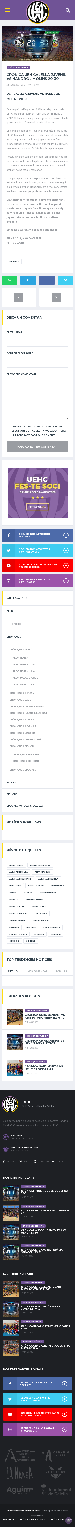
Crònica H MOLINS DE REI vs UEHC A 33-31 (44, 1192)
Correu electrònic (20, 353)
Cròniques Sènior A (26, 754)
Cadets (28, 893)
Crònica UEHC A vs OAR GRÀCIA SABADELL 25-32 (42, 1251)
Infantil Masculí (18, 913)
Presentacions (18, 934)
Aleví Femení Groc (24, 664)
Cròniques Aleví (20, 649)
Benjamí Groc (36, 886)
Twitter (27, 1162)
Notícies (15, 624)
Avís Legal (8, 1519)
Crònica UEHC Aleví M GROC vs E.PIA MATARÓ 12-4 (45, 1347)
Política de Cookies (61, 1519)
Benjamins (15, 886)
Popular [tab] (61, 971)
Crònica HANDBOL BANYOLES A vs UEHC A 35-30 (43, 1231)
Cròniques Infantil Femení (27, 706)
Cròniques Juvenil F (23, 726)
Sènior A (56, 934)
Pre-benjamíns (51, 927)
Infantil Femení (34, 899)
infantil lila (39, 906)
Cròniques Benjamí (22, 693)
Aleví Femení (21, 657)
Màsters (31, 927)
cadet (13, 893)
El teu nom (14, 332)
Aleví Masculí (42, 872)
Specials (39, 934)
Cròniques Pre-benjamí (25, 739)
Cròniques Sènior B (26, 761)
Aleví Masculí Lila (24, 684)
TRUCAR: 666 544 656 (20, 1151)
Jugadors (41, 913)
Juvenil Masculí (41, 920)
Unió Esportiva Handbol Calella (25, 1511)
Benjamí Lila (57, 886)
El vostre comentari (21, 374)
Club (10, 611)
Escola (11, 782)
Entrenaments (48, 893)
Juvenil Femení (17, 920)
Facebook (11, 1162)
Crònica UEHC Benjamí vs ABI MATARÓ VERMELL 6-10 (45, 1016)
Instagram (43, 1162)
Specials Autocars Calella (25, 805)
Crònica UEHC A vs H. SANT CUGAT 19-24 (45, 1211)
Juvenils (14, 262)
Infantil (14, 899)
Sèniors (12, 794)
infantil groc (17, 906)
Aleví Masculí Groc (25, 677)
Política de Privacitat (32, 1519)
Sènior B (14, 941)
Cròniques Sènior (22, 746)
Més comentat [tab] (37, 971)
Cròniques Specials (23, 769)
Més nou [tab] (13, 971)
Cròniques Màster (22, 733)
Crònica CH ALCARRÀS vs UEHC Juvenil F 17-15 (44, 1042)
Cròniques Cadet (21, 699)
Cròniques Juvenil (22, 719)
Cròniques (14, 636)
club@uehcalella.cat (22, 1138)
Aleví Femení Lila (24, 671)
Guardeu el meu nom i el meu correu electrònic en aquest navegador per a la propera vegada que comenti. (38, 431)
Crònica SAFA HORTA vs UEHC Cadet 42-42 (44, 1068)
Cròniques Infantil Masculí (28, 713)
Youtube (60, 1162)
